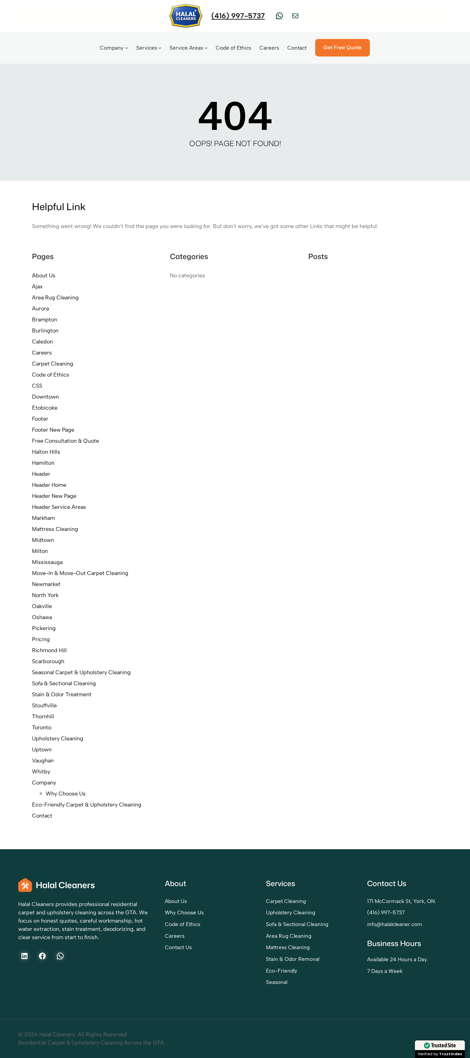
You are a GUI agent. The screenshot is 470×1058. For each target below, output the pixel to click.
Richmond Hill (49, 650)
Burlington (45, 330)
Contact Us (178, 947)
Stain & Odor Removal (292, 959)
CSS (37, 385)
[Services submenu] (159, 47)
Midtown (43, 540)
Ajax (37, 286)
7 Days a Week (385, 971)
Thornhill (43, 716)
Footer (40, 418)
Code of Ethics (50, 374)
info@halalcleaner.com (394, 924)
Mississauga (47, 562)
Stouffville (44, 705)
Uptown (42, 749)
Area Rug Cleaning (55, 297)
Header (41, 474)
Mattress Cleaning (55, 529)
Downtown (45, 396)
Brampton (44, 319)
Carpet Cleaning (52, 363)
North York (45, 595)
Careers (42, 352)
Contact (42, 815)
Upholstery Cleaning (57, 738)
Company (44, 782)
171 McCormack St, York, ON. (401, 901)
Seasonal (276, 982)
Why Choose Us (66, 793)
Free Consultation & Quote (65, 441)
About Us (43, 275)
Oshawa (42, 617)
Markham (43, 518)
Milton (40, 551)
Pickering (44, 628)
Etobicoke (44, 407)
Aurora (40, 308)
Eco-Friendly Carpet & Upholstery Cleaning (86, 804)
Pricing (41, 639)
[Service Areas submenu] (205, 47)
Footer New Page (53, 430)
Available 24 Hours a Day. (397, 959)
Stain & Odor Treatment (62, 694)
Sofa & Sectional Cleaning (64, 683)
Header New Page (54, 496)
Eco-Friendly (281, 970)
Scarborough (48, 661)
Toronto (41, 727)
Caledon (42, 341)
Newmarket (46, 584)
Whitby (41, 771)
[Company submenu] (126, 47)
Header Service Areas (59, 507)
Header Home (49, 485)
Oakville (42, 606)
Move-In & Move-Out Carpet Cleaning (80, 573)
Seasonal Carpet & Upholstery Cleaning (81, 672)
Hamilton (43, 463)
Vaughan (43, 760)
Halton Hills (46, 452)
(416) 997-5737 (238, 15)
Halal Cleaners (65, 885)
